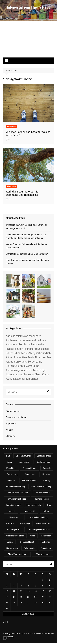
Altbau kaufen (43, 357)
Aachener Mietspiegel (33, 370)
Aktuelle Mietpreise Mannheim (23, 335)
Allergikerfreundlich (39, 353)
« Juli (5, 622)
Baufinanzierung (44, 456)
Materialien (11, 127)
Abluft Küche (41, 374)
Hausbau (46, 474)
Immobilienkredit (42, 499)
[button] (5, 638)
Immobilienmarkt (13, 505)
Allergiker (22, 344)
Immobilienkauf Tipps (17, 499)
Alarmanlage (13, 370)
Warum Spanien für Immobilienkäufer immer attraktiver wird (26, 246)
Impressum (11, 423)
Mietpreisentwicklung (39, 517)
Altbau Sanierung (16, 361)
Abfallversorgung (29, 365)
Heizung (46, 480)
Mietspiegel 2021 (43, 523)
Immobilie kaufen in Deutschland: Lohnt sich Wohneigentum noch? (26, 227)
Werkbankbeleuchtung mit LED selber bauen (27, 254)
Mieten (46, 511)
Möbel (32, 536)
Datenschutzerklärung (16, 417)
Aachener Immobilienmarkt (21, 340)
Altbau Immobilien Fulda (20, 357)
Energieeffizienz (29, 468)
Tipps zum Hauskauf (17, 554)
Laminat (11, 511)
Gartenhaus (30, 474)
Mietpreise (13, 517)
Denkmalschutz (43, 462)
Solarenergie (29, 548)
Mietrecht (10, 523)
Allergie (33, 344)
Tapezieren (46, 548)
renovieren (46, 536)
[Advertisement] (28, 40)
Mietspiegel (25, 523)
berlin (9, 462)
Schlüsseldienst (27, 542)
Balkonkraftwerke (23, 456)
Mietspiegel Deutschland (39, 529)
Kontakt (9, 430)
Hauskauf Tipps (29, 480)
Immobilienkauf (42, 493)
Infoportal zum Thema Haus (28, 7)
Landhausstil (29, 511)
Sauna (9, 542)
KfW (49, 505)
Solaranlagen (12, 548)
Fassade (47, 468)
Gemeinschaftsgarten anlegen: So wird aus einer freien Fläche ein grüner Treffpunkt (26, 236)
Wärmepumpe (42, 554)
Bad (8, 456)
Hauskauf (11, 480)
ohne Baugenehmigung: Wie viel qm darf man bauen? (27, 262)
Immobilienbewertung (15, 486)
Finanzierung (12, 474)
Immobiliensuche (34, 505)
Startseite (10, 436)
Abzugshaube (14, 374)
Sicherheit (45, 542)
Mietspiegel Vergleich (15, 536)
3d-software (21, 353)
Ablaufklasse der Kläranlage (22, 378)
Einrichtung (11, 468)
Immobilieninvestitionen (18, 493)
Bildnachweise (13, 411)
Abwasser (28, 374)
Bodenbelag (24, 462)
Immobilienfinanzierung (41, 486)
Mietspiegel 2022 (14, 529)
